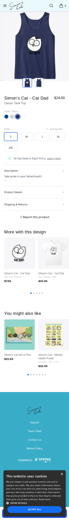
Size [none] (7, 129)
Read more (44, 499)
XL (58, 136)
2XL (11, 147)
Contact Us (34, 439)
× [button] (61, 474)
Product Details (13, 192)
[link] (19, 253)
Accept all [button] (34, 509)
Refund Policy (34, 448)
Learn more (54, 158)
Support (34, 422)
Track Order (35, 431)
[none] (53, 129)
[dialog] (35, 493)
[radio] (10, 137)
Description (11, 170)
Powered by (25, 459)
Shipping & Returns (16, 204)
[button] (34, 503)
